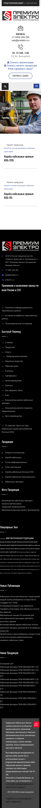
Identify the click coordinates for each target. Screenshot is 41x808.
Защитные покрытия (14, 361)
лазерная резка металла (5, 566)
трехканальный (14, 573)
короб (21, 555)
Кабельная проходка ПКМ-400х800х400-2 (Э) (19, 679)
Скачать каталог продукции (21, 65)
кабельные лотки (14, 555)
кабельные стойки (35, 562)
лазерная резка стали (22, 573)
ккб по (9, 185)
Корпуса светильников (11, 504)
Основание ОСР (6, 664)
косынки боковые (31, 569)
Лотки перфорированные (16, 462)
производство (22, 148)
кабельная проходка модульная (28, 566)
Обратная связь (11, 366)
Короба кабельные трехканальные (20, 477)
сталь (12, 569)
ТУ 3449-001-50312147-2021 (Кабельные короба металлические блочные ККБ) (17, 429)
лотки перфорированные (26, 562)
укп (39, 566)
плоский (14, 148)
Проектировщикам (13, 381)
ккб (5, 148)
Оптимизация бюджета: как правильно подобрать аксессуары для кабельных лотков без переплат (19, 609)
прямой (10, 152)
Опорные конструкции (14, 453)
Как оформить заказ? (21, 68)
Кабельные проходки (14, 482)
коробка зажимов (28, 555)
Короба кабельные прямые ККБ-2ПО (19, 158)
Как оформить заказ (14, 390)
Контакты (9, 371)
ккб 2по (9, 148)
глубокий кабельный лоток (22, 569)
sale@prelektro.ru (20, 40)
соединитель (29, 573)
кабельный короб (7, 559)
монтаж (1, 573)
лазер (36, 569)
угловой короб (12, 552)
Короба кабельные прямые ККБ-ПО (19, 196)
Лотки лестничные (13, 467)
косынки (36, 566)
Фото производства (13, 416)
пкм (17, 552)
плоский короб (4, 552)
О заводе (9, 342)
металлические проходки (33, 548)
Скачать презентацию (21, 62)
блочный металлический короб (27, 542)
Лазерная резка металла (16, 356)
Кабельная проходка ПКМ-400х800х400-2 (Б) (19, 682)
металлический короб (24, 545)
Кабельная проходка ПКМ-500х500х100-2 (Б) (19, 670)
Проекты (9, 385)
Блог (7, 395)
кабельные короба (35, 559)
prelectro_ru (9, 280)
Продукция (10, 347)
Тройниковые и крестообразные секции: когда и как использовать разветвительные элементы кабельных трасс (20, 637)
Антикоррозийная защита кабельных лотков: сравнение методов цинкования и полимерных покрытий (20, 628)
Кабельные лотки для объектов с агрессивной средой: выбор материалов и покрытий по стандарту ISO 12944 (20, 599)
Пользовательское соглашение (18, 324)
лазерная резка (16, 559)
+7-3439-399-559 (30, 3)
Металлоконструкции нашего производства (20, 510)
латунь (9, 573)
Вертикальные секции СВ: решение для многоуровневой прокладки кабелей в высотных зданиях (17, 618)
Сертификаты (11, 376)
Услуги (8, 352)
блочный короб (5, 545)
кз (23, 555)
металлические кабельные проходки (16, 548)
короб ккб (13, 545)
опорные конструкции (24, 552)
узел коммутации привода (5, 569)
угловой (14, 569)
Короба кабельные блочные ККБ (19, 472)
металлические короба (8, 542)
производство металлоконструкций (14, 562)
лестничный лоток (3, 562)
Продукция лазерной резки (13, 507)
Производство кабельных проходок (17, 501)
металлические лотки (26, 559)
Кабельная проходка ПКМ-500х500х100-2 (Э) (19, 667)
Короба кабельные (13, 457)
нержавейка (19, 566)
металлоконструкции (20, 538)
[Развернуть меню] (36, 86)
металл (6, 573)
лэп (38, 569)
